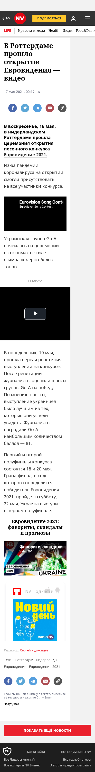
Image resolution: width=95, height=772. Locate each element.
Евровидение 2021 (44, 666)
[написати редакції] (50, 108)
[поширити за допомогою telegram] (37, 108)
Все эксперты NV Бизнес (22, 765)
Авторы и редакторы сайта (70, 765)
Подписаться (49, 18)
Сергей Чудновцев (34, 650)
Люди (68, 30)
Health (53, 30)
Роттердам (24, 659)
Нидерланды (46, 659)
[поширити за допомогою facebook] (12, 108)
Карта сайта (36, 751)
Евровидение (15, 666)
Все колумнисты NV (76, 751)
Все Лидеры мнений (19, 759)
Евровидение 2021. (25, 154)
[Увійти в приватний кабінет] (73, 18)
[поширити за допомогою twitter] (25, 108)
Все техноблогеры (77, 759)
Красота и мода (31, 30)
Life (7, 30)
